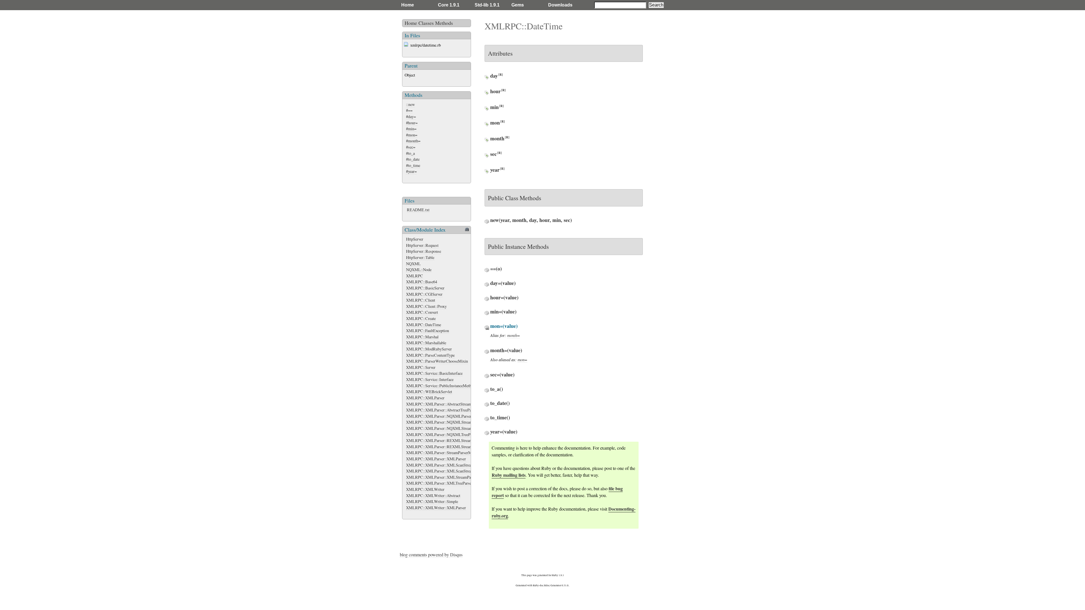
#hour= (412, 122)
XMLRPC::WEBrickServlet (429, 391)
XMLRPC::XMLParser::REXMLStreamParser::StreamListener (457, 446)
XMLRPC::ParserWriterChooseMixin (437, 361)
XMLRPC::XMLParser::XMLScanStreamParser (445, 465)
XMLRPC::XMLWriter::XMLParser (436, 507)
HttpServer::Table (420, 257)
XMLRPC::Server (420, 367)
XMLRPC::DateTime (423, 324)
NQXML (413, 263)
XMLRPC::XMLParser (425, 397)
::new (410, 104)
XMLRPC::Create (421, 318)
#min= (411, 128)
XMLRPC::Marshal (422, 336)
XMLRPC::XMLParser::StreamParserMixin (442, 452)
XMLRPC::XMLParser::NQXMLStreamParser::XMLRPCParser (459, 428)
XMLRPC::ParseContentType (430, 355)
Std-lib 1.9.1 (487, 5)
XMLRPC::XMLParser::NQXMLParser (439, 416)
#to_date (413, 159)
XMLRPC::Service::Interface (429, 379)
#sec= (410, 147)
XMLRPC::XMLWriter (425, 489)
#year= (411, 171)
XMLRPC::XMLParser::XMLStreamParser (441, 477)
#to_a (410, 153)
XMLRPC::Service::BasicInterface (434, 373)
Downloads (560, 5)
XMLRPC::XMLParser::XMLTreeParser (439, 483)
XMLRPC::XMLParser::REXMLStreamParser (444, 440)
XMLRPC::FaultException (427, 330)
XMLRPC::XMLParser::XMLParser (436, 458)
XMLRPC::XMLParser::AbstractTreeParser (442, 410)
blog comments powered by (431, 554)
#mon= (411, 135)
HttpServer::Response (423, 251)
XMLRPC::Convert (422, 312)
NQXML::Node (418, 269)
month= (513, 335)
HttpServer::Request (422, 245)
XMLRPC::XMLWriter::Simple (432, 501)
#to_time (413, 165)
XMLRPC (414, 275)
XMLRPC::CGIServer (424, 294)
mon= (522, 359)
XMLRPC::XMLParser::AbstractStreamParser (444, 404)
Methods (444, 22)
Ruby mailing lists (509, 475)
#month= (413, 140)
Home (407, 5)
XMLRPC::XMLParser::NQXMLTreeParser (442, 434)
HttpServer (414, 239)
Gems (517, 5)
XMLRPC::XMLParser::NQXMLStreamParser (444, 422)
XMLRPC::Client (420, 300)
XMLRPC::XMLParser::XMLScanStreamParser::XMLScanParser (460, 471)
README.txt (418, 209)
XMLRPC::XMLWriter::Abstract (433, 495)
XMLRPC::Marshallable (426, 342)
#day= (411, 116)
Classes (426, 22)
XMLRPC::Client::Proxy (426, 306)
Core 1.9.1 (448, 5)
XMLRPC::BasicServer (425, 288)
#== (409, 110)
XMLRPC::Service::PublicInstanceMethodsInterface (448, 385)
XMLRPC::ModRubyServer (429, 349)
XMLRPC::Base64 (421, 281)
